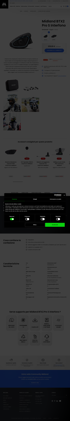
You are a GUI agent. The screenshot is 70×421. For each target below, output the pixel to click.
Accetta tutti (55, 224)
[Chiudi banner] (64, 195)
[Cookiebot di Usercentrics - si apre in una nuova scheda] (55, 195)
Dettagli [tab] (35, 199)
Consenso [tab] (14, 199)
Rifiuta (34, 224)
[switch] (27, 219)
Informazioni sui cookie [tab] (55, 199)
